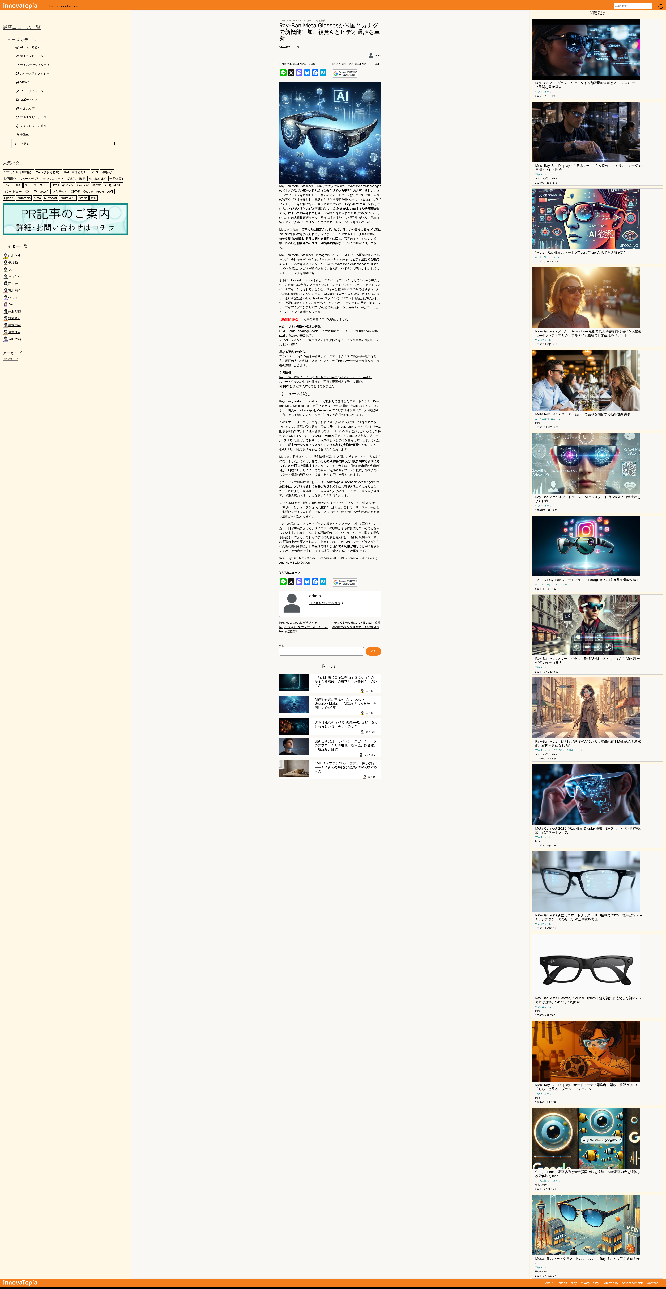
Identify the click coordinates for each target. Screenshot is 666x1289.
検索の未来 (541, 1184)
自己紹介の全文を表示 (324, 603)
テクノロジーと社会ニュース (568, 750)
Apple (100, 191)
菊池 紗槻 (14, 311)
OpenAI (9, 198)
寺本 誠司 (14, 325)
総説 (94, 198)
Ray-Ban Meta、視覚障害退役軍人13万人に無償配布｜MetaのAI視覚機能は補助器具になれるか (588, 743)
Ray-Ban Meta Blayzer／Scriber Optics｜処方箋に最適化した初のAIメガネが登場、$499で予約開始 (588, 1000)
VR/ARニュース (306, 20)
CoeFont (83, 185)
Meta (37, 198)
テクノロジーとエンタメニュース (552, 584)
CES (95, 172)
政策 (82, 178)
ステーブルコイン (36, 185)
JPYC (55, 185)
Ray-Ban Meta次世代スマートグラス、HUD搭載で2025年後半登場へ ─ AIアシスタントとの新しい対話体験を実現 (588, 917)
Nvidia (83, 198)
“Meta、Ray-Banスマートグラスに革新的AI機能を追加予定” (580, 253)
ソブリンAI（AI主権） (18, 172)
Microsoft (50, 198)
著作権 (96, 185)
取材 (28, 191)
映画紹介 (10, 178)
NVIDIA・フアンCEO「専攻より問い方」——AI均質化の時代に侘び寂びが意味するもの (346, 767)
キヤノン (68, 185)
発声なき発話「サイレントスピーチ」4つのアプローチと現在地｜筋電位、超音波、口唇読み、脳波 (346, 745)
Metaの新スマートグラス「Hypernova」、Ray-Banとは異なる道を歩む (587, 1261)
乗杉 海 (13, 262)
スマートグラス (543, 178)
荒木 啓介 (14, 290)
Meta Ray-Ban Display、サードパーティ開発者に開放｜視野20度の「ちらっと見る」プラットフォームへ (586, 1087)
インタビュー (13, 191)
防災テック (60, 191)
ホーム (282, 20)
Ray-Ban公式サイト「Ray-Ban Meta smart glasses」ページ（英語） (325, 377)
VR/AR (292, 20)
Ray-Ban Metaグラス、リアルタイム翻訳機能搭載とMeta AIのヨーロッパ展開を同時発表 (588, 85)
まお (11, 269)
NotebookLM (97, 178)
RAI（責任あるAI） (76, 172)
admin (378, 55)
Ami (11, 304)
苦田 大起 (14, 339)
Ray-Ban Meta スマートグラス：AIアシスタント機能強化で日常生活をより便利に (588, 499)
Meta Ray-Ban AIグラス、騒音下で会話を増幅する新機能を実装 (583, 414)
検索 (281, 645)
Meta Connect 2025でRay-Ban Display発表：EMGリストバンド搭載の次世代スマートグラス (589, 830)
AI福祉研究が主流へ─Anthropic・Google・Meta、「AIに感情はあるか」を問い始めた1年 (345, 703)
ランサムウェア (53, 178)
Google (88, 191)
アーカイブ (12, 353)
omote (12, 297)
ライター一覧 (15, 246)
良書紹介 (107, 172)
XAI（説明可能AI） (48, 172)
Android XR (68, 198)
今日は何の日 (113, 185)
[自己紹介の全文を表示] (342, 603)
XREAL (71, 178)
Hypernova (541, 1271)
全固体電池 (116, 178)
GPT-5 (75, 191)
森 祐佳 (13, 283)
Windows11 (42, 191)
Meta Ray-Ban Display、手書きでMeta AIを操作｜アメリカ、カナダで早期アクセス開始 (588, 168)
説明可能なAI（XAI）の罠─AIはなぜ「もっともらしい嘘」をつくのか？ (346, 724)
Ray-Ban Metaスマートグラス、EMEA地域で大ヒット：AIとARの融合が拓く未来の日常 (587, 661)
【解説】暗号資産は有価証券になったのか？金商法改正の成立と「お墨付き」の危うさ (346, 681)
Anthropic (24, 198)
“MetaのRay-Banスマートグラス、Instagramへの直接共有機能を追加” (588, 580)
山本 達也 (14, 255)
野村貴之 (14, 318)
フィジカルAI (12, 185)
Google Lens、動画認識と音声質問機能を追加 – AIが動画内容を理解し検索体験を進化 (587, 1174)
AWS (110, 191)
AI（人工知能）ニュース (547, 257)
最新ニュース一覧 (22, 27)
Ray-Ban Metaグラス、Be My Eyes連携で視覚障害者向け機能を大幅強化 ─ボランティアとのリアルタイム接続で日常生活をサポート (588, 333)
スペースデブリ (29, 178)
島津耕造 (14, 332)
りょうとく (15, 276)
